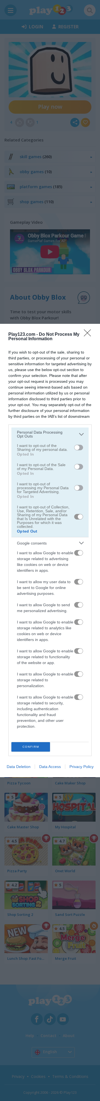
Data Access (50, 766)
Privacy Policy (81, 766)
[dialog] (50, 550)
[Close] (89, 334)
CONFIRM (30, 746)
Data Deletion (19, 766)
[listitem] (50, 434)
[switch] (78, 447)
